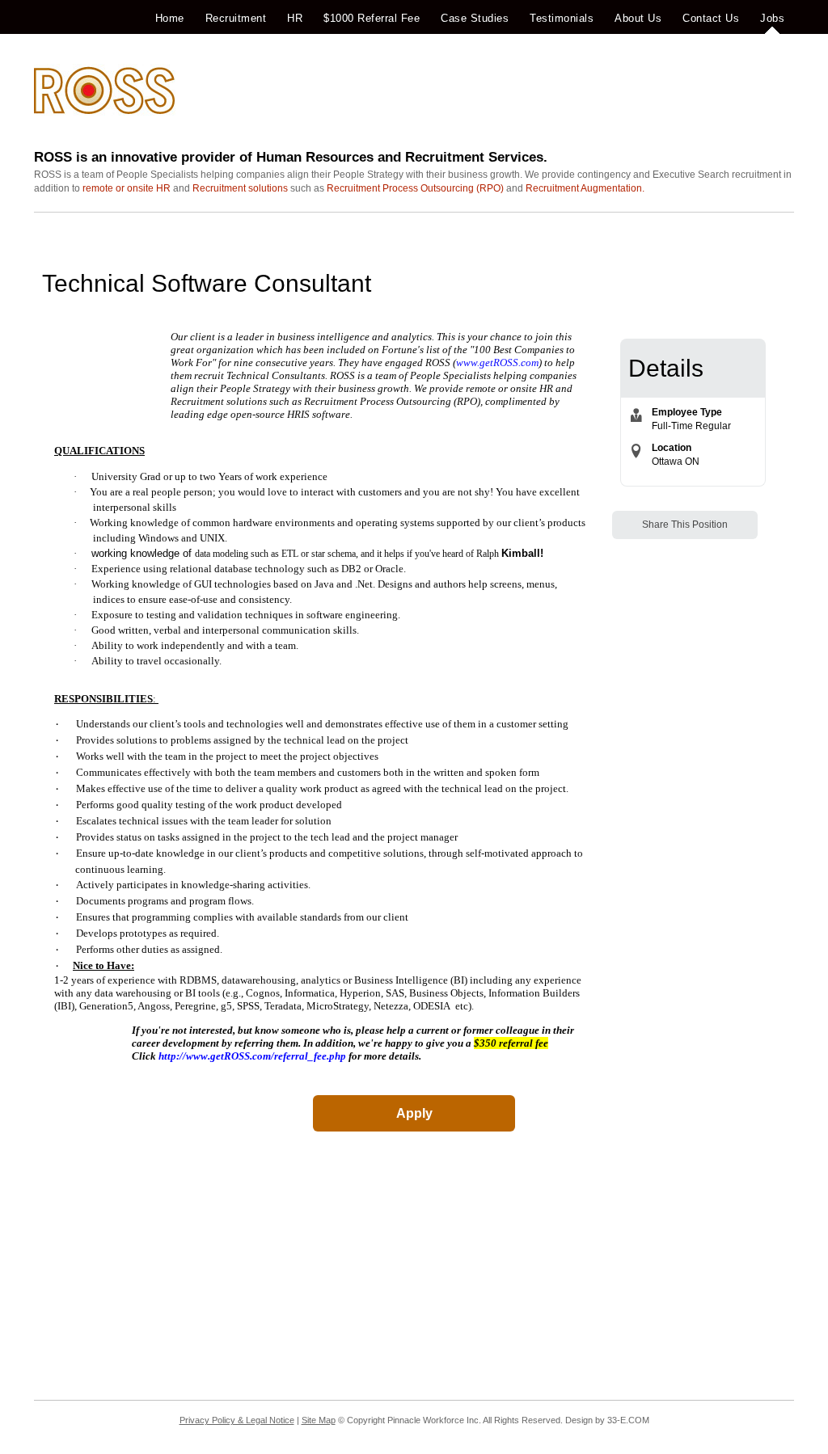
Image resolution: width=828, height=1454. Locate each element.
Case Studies (475, 18)
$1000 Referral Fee (371, 18)
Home (169, 18)
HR (294, 18)
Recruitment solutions (240, 188)
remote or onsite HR (126, 188)
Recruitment (236, 18)
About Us (638, 18)
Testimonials (562, 18)
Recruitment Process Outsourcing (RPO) (415, 188)
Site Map (319, 1420)
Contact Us (710, 18)
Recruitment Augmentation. (585, 188)
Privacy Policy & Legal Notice (237, 1420)
